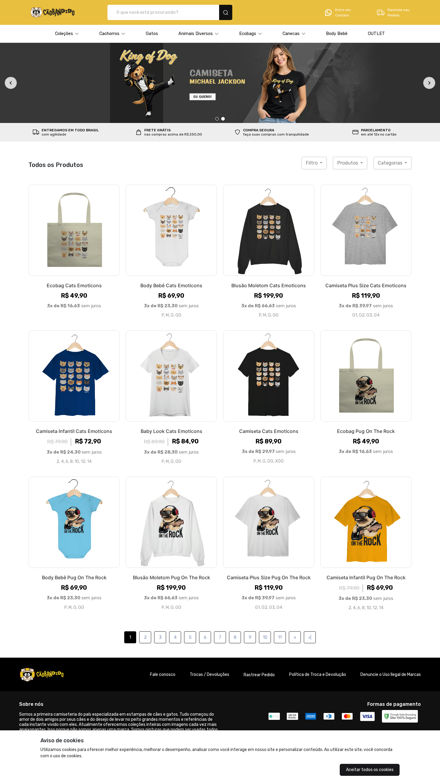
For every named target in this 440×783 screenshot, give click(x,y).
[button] (67, 33)
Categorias (390, 163)
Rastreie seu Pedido (398, 12)
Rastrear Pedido (259, 674)
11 (280, 637)
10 (265, 637)
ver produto (74, 230)
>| (309, 637)
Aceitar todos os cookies (370, 769)
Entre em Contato (343, 12)
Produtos (348, 163)
